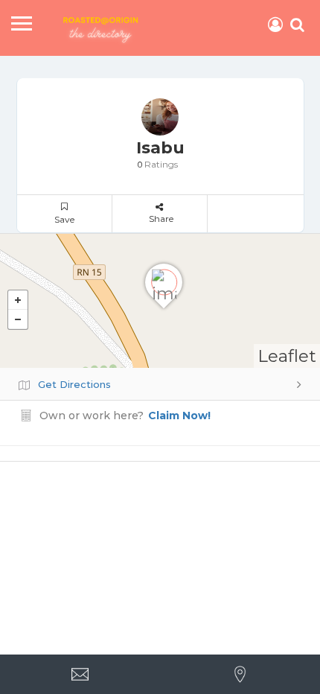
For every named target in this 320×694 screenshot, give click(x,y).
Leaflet (286, 356)
